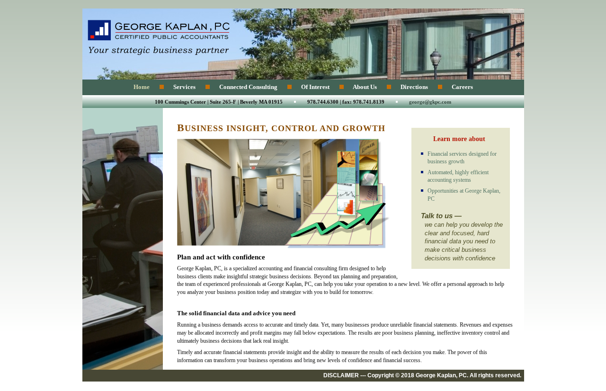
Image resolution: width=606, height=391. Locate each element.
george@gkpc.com (430, 102)
